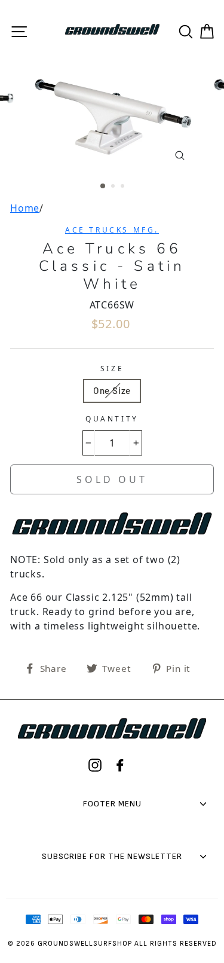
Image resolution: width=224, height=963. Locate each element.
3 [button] (124, 187)
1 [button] (103, 186)
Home (24, 208)
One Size (112, 390)
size (112, 368)
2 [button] (114, 187)
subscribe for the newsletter (112, 856)
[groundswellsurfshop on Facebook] (120, 765)
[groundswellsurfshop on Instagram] (95, 765)
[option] (112, 117)
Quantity (112, 419)
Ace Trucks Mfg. (112, 230)
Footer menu (112, 804)
